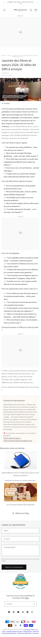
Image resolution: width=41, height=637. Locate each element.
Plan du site (35, 633)
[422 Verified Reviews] (20, 590)
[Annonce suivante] (37, 2)
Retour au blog (22, 513)
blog (27, 598)
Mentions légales (27, 631)
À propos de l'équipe (29, 629)
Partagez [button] (7, 103)
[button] (4, 10)
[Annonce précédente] (4, 2)
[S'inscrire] (34, 603)
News (9, 55)
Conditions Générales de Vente (14, 631)
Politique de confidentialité (24, 633)
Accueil (4, 55)
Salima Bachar (8, 75)
